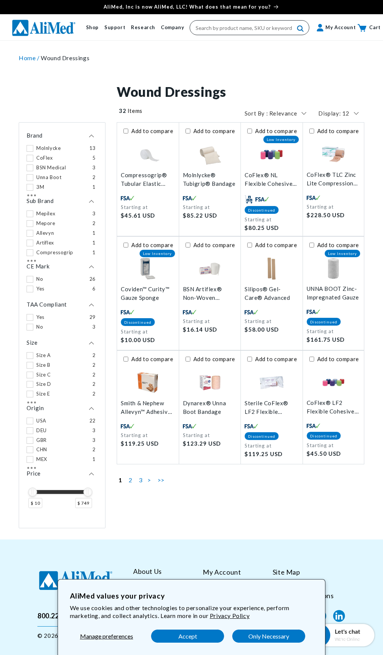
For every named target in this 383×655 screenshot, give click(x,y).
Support (114, 27)
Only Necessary (268, 636)
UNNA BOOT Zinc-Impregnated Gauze (333, 293)
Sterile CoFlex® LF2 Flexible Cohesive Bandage (270, 408)
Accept (187, 636)
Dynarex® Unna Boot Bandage (204, 407)
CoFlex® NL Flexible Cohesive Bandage (268, 180)
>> (161, 479)
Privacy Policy (229, 615)
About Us (147, 571)
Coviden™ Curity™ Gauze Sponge (145, 293)
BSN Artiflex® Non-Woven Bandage (202, 294)
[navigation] (62, 325)
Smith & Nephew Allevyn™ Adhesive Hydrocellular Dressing (146, 408)
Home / (30, 57)
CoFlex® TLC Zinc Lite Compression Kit (331, 179)
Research (143, 27)
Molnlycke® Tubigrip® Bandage (209, 179)
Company (172, 27)
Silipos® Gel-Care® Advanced (267, 293)
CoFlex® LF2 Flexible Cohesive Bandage (331, 407)
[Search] (300, 29)
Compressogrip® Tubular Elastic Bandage (144, 180)
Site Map (286, 572)
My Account (222, 572)
